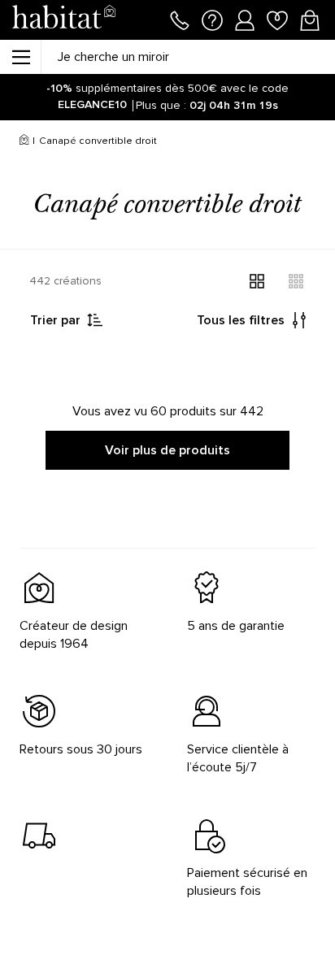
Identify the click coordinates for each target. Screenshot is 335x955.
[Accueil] (24, 141)
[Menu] (20, 57)
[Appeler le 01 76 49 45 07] (180, 19)
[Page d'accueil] (63, 20)
